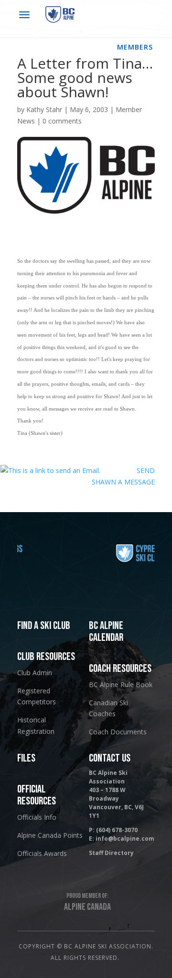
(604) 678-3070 (117, 830)
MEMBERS (135, 46)
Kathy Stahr (44, 109)
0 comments (62, 120)
